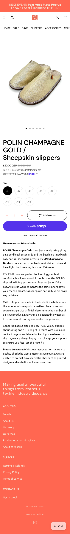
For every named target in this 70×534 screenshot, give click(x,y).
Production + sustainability (19, 440)
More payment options (35, 234)
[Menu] (4, 17)
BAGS (25, 28)
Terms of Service (12, 478)
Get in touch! (10, 497)
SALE (16, 28)
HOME (6, 28)
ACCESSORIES (53, 28)
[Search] (12, 17)
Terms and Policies (35, 514)
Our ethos (9, 433)
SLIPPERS (36, 28)
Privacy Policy (11, 472)
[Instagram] (35, 522)
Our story (8, 427)
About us (8, 420)
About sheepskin (13, 446)
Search (7, 414)
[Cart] (65, 17)
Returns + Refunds (14, 465)
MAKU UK (39, 506)
